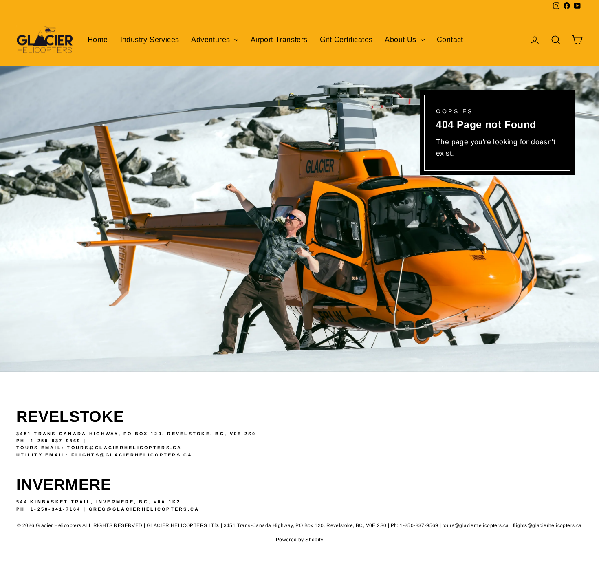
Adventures (211, 39)
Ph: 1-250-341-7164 (48, 509)
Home (98, 39)
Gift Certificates (346, 39)
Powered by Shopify (299, 539)
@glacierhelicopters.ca (146, 454)
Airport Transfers (279, 39)
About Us (401, 39)
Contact (450, 39)
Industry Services (149, 39)
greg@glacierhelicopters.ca (144, 509)
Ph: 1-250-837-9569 (48, 440)
